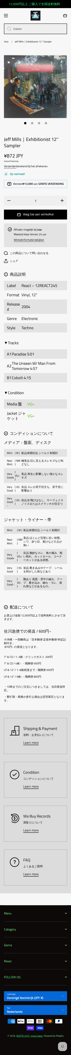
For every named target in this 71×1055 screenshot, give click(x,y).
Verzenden (10, 166)
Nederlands (15, 1011)
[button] (11, 261)
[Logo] (35, 16)
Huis (6, 41)
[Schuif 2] (32, 123)
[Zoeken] (7, 29)
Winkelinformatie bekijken (29, 240)
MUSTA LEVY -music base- (29, 1036)
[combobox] (35, 29)
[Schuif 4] (46, 123)
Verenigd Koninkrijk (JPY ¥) (25, 997)
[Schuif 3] (39, 123)
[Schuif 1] (25, 123)
